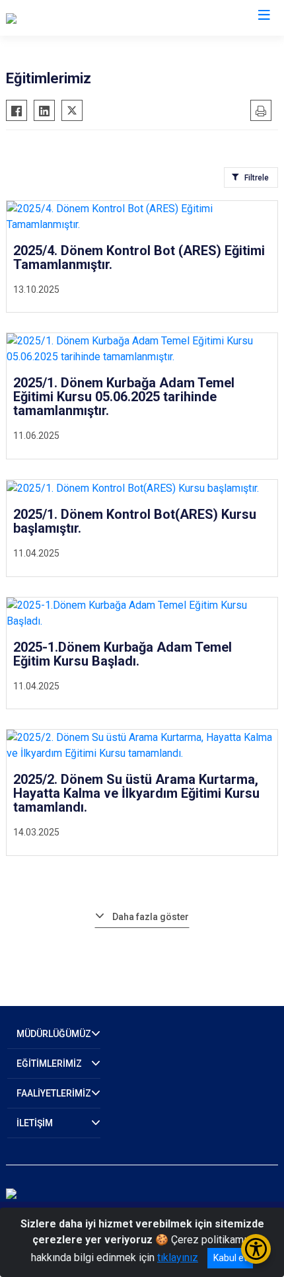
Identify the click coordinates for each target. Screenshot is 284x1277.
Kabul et (230, 1258)
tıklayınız (177, 1257)
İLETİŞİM (35, 1123)
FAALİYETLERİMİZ (54, 1093)
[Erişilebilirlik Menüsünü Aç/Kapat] (256, 1249)
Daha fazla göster (150, 916)
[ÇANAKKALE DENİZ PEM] (64, 18)
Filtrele (256, 177)
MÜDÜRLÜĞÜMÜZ (54, 1033)
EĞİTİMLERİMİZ (49, 1063)
